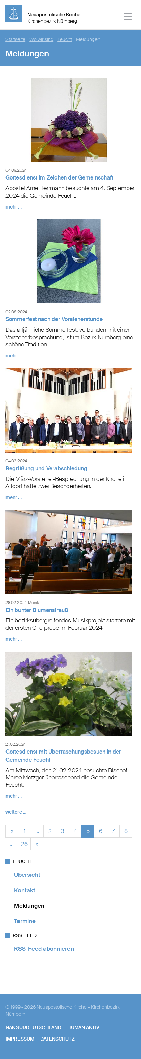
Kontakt (24, 890)
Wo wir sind (41, 39)
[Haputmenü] (128, 18)
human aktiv (83, 1027)
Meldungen (29, 906)
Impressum (19, 1039)
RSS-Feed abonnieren (44, 949)
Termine (25, 921)
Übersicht (27, 874)
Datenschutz (57, 1039)
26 (24, 843)
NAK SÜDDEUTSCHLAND (33, 1027)
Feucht (64, 39)
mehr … (13, 207)
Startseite (15, 39)
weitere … (15, 812)
